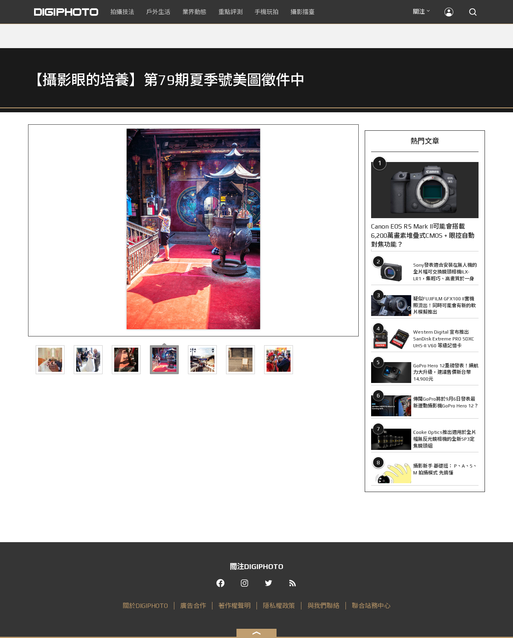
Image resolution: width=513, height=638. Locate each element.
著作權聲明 (234, 606)
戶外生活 (158, 11)
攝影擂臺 (303, 11)
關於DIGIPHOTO (145, 606)
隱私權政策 (279, 606)
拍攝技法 (122, 11)
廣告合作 (193, 606)
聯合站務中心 (371, 606)
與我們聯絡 (323, 606)
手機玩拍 (266, 11)
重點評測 (230, 11)
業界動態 (194, 11)
